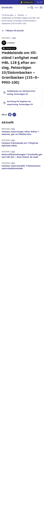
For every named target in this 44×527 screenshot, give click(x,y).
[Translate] (26, 2)
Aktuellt (21, 15)
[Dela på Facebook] (10, 114)
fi (38, 2)
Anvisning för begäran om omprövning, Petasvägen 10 (20, 103)
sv (41, 2)
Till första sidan (7, 15)
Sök (28, 8)
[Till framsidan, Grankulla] (7, 7)
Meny (36, 8)
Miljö (14, 38)
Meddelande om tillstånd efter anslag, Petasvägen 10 (21, 92)
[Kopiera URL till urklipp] (14, 114)
